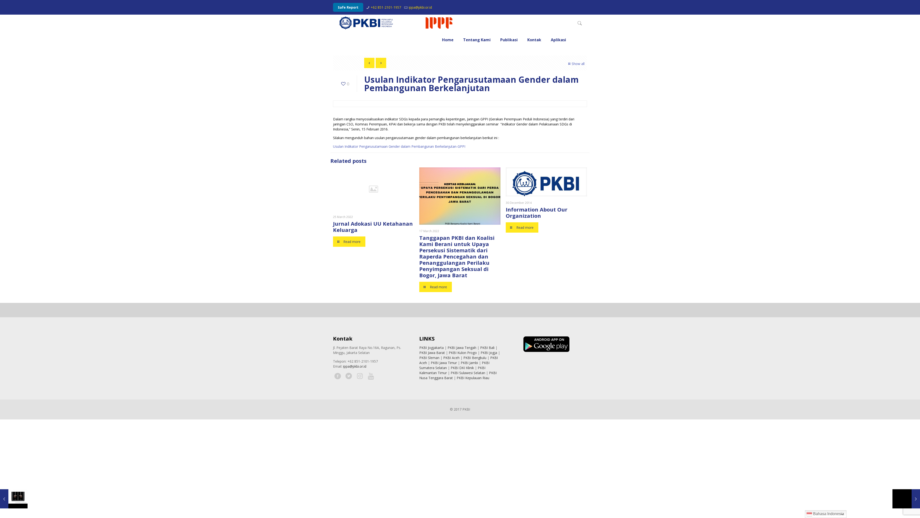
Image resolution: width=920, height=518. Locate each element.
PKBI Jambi (469, 362)
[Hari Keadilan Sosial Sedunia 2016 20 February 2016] (906, 498)
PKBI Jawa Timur (444, 362)
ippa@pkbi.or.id (420, 7)
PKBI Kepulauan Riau (473, 378)
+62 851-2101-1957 (386, 7)
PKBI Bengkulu (474, 357)
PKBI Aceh (451, 357)
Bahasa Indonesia (828, 514)
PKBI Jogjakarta (431, 347)
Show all (578, 63)
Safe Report (348, 7)
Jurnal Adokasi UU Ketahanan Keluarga (373, 226)
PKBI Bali (487, 347)
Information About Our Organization (536, 212)
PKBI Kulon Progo (463, 352)
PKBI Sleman (429, 357)
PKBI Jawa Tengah (462, 347)
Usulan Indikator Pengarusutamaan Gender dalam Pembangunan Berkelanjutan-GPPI (399, 146)
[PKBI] (396, 23)
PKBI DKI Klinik (462, 367)
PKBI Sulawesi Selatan (468, 373)
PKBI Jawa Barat (432, 352)
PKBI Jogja (489, 352)
